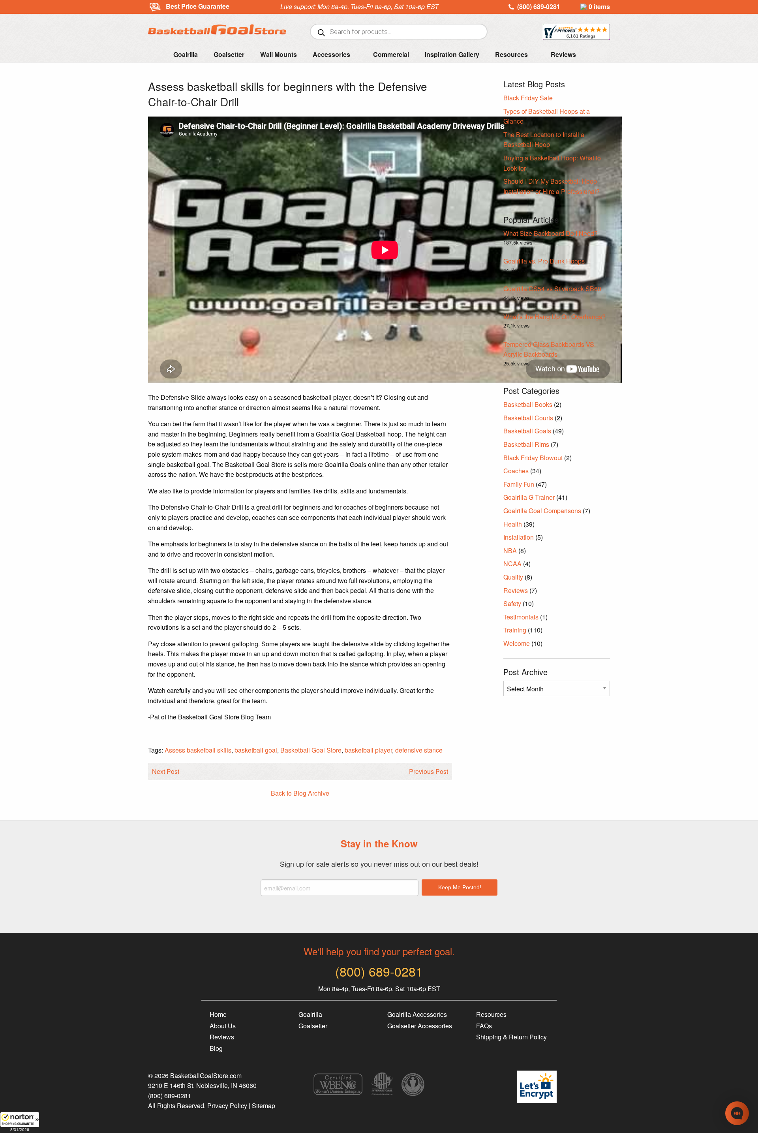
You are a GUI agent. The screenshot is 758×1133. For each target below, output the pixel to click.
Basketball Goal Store (310, 750)
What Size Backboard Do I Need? (550, 233)
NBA (510, 550)
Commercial (391, 54)
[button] (19, 1122)
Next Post (165, 771)
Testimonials (520, 616)
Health (512, 524)
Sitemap (263, 1105)
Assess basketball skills (198, 750)
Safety (512, 603)
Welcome (516, 643)
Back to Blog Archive (300, 793)
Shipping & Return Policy (511, 1036)
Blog (216, 1048)
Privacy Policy (227, 1105)
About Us (223, 1025)
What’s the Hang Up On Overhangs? (554, 316)
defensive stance (419, 750)
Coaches (516, 470)
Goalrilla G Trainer (529, 497)
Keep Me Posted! (459, 887)
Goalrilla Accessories (417, 1014)
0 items (599, 6)
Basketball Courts (528, 417)
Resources (511, 54)
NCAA (512, 563)
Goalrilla (185, 54)
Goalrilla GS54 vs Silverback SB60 (552, 288)
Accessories (331, 54)
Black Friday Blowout (533, 457)
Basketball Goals (527, 430)
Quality (513, 577)
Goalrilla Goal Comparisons (542, 510)
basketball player (368, 750)
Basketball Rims (526, 444)
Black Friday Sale (528, 97)
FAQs (484, 1025)
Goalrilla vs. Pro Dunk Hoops (544, 260)
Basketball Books (527, 404)
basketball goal (256, 750)
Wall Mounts (278, 54)
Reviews (563, 54)
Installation (518, 537)
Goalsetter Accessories (419, 1025)
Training (514, 629)
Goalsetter (229, 54)
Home (218, 1014)
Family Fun (518, 484)
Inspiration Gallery (452, 54)
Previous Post (428, 771)
